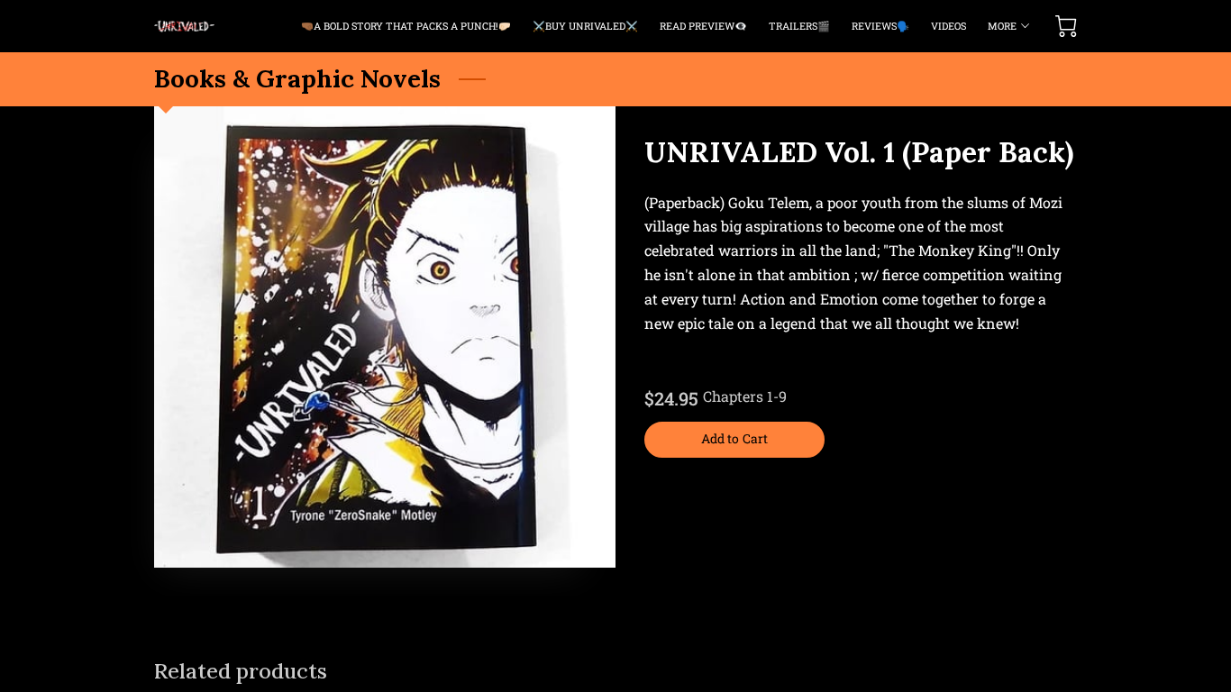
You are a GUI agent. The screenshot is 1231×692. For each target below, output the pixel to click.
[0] (1066, 26)
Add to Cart (734, 438)
